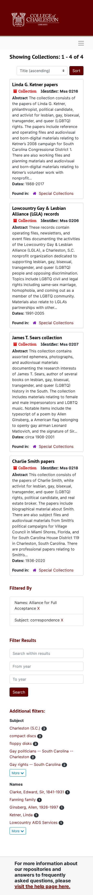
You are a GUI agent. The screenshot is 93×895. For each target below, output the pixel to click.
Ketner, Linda (22, 814)
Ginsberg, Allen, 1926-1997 (34, 807)
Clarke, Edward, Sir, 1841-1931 (37, 791)
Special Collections (56, 193)
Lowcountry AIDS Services (34, 822)
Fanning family (23, 799)
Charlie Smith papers (33, 461)
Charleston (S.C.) (25, 728)
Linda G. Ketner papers (35, 84)
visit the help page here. (42, 886)
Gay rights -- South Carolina (36, 764)
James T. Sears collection (37, 337)
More (16, 773)
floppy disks (21, 743)
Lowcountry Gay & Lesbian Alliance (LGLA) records (39, 211)
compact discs (23, 735)
